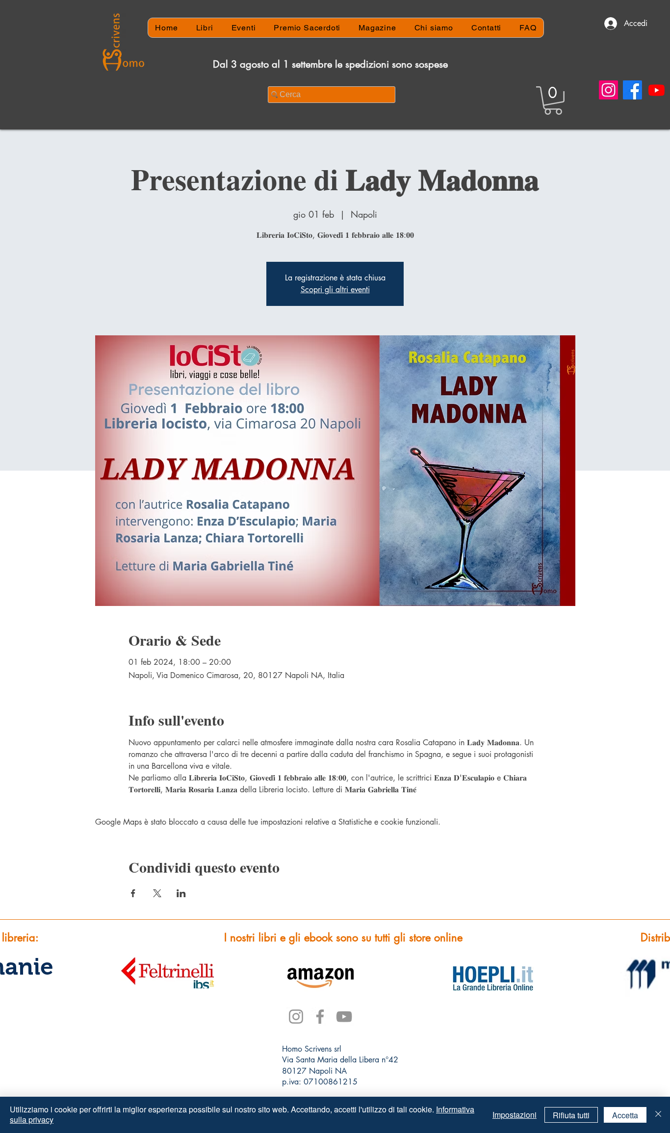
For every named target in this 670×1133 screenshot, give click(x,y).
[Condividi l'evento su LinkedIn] (181, 893)
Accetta (625, 1115)
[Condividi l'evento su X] (157, 893)
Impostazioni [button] (514, 1114)
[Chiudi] (658, 1115)
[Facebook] (632, 90)
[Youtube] (656, 90)
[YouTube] (344, 1016)
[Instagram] (608, 90)
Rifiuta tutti (571, 1115)
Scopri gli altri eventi (335, 289)
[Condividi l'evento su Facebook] (133, 893)
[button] (553, 100)
